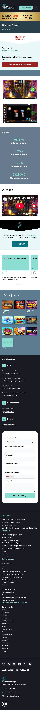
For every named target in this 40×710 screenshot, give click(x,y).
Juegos (4, 29)
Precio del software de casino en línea (14, 572)
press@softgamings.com (11, 388)
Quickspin (5, 640)
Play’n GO (5, 612)
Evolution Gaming (7, 607)
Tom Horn (5, 648)
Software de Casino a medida (11, 522)
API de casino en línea (9, 580)
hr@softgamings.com (9, 395)
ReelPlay (10, 29)
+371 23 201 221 (8, 412)
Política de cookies (8, 592)
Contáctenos (26, 8)
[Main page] (9, 5)
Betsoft (4, 618)
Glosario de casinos (8, 583)
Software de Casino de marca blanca (13, 520)
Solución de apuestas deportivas (12, 543)
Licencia (4, 554)
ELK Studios (6, 645)
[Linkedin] (19, 664)
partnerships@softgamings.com (13, 381)
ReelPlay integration (9, 50)
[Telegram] (30, 664)
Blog (3, 566)
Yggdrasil (5, 623)
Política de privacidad (8, 589)
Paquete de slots (7, 537)
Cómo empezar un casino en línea (12, 574)
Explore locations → (9, 425)
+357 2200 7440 (7, 408)
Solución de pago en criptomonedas (13, 548)
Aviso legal (5, 595)
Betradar (4, 643)
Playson (4, 615)
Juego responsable (8, 600)
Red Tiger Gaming (7, 621)
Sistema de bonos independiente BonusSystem (16, 546)
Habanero (5, 651)
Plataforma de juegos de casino (12, 577)
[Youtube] (14, 664)
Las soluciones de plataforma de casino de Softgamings (19, 528)
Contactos (5, 569)
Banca (4, 551)
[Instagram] (25, 664)
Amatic (4, 626)
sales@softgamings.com (11, 373)
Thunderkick (6, 632)
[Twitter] (9, 664)
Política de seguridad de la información (14, 598)
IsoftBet (4, 637)
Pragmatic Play (7, 634)
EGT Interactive (7, 629)
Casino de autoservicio (9, 525)
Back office (5, 557)
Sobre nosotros (7, 563)
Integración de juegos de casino (12, 535)
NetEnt (4, 610)
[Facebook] (3, 664)
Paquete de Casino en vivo (10, 540)
